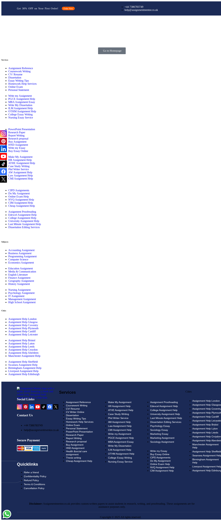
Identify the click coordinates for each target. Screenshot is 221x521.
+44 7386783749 (33, 425)
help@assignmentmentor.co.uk (41, 430)
